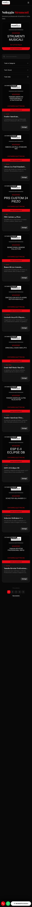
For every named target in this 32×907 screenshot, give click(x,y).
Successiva (16, 595)
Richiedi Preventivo (22, 903)
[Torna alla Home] (6, 2)
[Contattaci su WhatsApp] (8, 903)
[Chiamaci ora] (3, 903)
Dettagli (24, 127)
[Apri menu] (28, 2)
